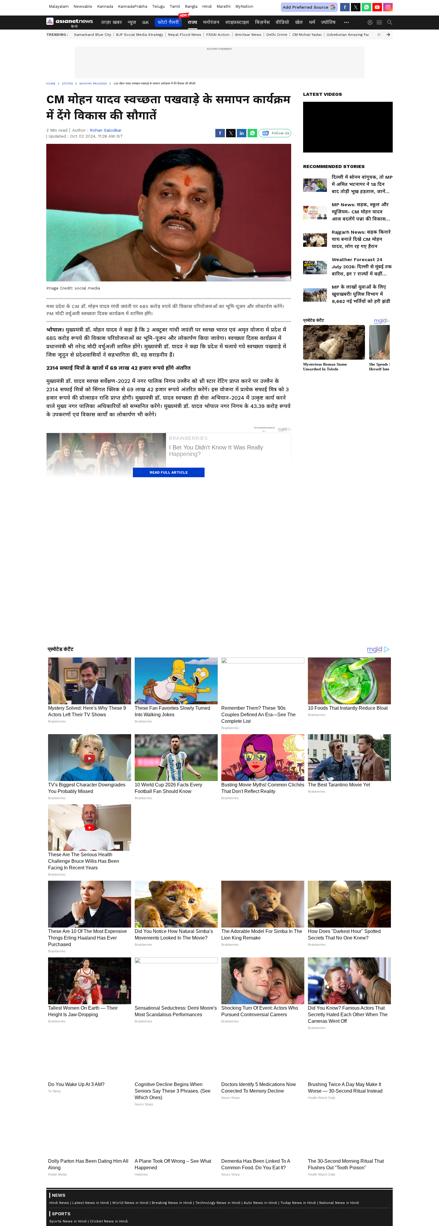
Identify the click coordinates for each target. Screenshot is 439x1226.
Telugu (158, 6)
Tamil (175, 6)
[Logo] (71, 22)
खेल (299, 22)
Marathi (224, 6)
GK (145, 22)
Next (388, 34)
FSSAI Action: (218, 35)
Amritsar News (248, 35)
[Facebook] (345, 7)
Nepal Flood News (184, 35)
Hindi (207, 6)
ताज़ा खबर (111, 22)
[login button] (371, 22)
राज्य (192, 22)
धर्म (312, 22)
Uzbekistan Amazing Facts (350, 35)
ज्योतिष (328, 22)
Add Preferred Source (305, 7)
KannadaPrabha (132, 6)
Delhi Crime (276, 35)
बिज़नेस (262, 22)
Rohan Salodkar (106, 130)
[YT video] (377, 7)
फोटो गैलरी (168, 22)
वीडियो (282, 22)
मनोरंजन (211, 22)
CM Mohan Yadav (307, 35)
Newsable (82, 6)
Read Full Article (169, 472)
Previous (379, 34)
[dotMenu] (346, 22)
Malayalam (59, 6)
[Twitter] (355, 7)
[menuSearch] (389, 22)
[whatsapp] (366, 7)
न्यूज (132, 22)
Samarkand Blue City (92, 35)
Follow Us (280, 133)
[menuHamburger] (380, 22)
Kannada (105, 6)
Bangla (191, 6)
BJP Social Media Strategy (139, 35)
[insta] (388, 7)
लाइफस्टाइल (237, 22)
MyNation (244, 6)
